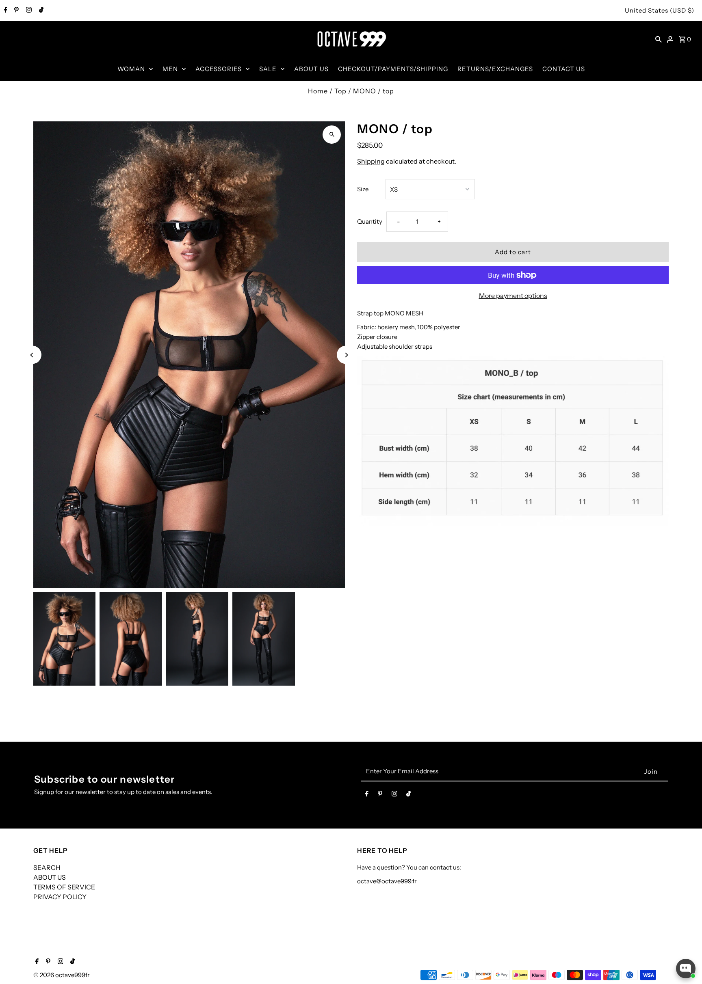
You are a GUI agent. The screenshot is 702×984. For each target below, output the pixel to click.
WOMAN (131, 69)
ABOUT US (311, 69)
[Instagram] (28, 10)
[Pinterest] (15, 10)
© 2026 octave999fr (61, 975)
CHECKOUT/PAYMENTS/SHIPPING (393, 69)
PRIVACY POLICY (60, 897)
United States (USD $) (659, 10)
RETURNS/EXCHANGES (495, 69)
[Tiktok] (40, 10)
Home (318, 91)
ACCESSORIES (218, 69)
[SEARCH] (658, 39)
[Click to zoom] (332, 134)
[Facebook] (4, 10)
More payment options (513, 295)
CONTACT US (563, 69)
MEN (170, 69)
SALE (268, 69)
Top (340, 91)
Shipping (371, 161)
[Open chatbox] (686, 968)
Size (362, 189)
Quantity (369, 221)
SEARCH (47, 867)
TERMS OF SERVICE (64, 887)
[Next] (346, 355)
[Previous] (32, 355)
